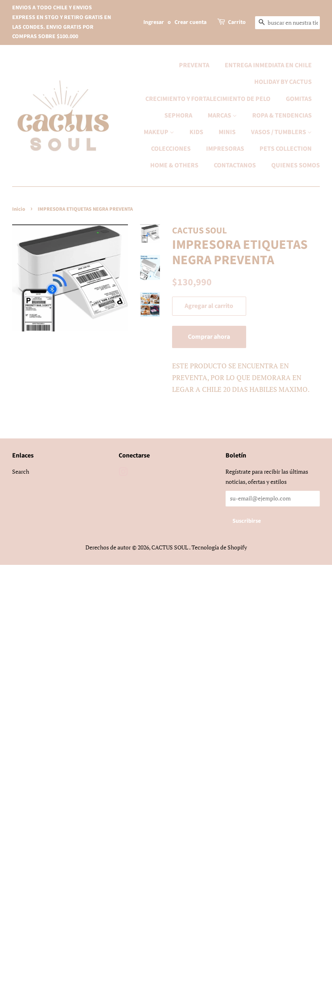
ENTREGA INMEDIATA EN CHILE (268, 65)
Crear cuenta (190, 22)
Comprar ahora (209, 336)
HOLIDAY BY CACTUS (283, 81)
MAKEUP (157, 132)
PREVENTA (194, 65)
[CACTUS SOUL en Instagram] (123, 473)
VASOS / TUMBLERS (279, 132)
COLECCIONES (171, 148)
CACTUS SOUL (170, 547)
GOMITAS (299, 98)
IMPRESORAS (225, 148)
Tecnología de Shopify (219, 547)
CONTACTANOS (235, 165)
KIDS (196, 132)
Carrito (237, 22)
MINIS (227, 132)
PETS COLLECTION (286, 148)
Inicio (18, 209)
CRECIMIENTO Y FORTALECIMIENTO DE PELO (207, 98)
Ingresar (153, 22)
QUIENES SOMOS (295, 165)
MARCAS (220, 115)
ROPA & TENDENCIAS (282, 115)
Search (20, 471)
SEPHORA (178, 115)
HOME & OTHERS (174, 165)
